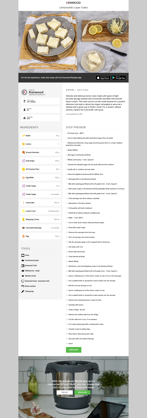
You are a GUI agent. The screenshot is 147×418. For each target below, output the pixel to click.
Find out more (64, 393)
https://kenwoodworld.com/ (37, 94)
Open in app (73, 350)
